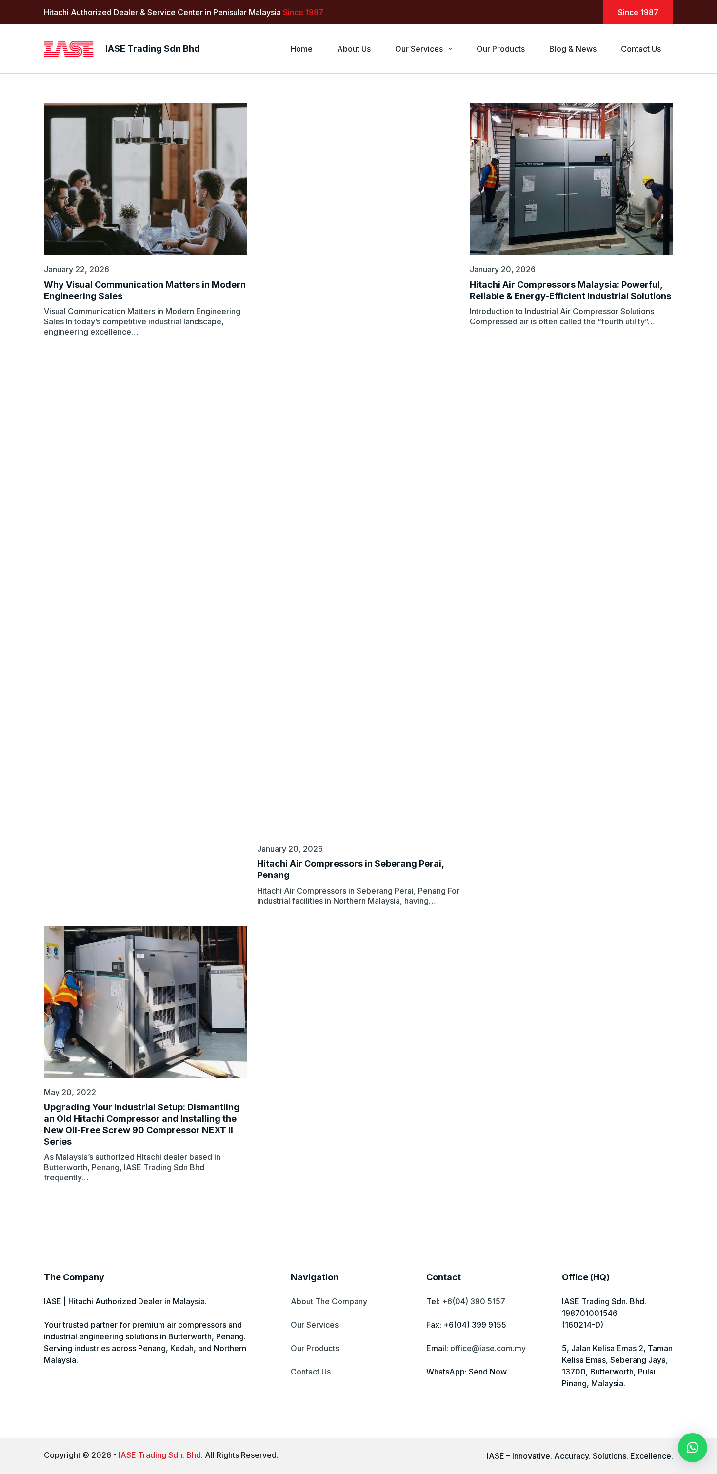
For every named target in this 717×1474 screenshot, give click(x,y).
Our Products (501, 49)
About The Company (329, 1301)
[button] (692, 1447)
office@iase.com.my (488, 1348)
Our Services (419, 49)
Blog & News (573, 49)
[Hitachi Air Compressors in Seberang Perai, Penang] (358, 469)
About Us (354, 49)
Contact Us (641, 49)
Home (302, 49)
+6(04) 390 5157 (473, 1301)
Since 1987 (303, 12)
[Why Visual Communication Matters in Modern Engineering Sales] (145, 179)
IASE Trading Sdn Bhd (152, 48)
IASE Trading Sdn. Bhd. (161, 1455)
